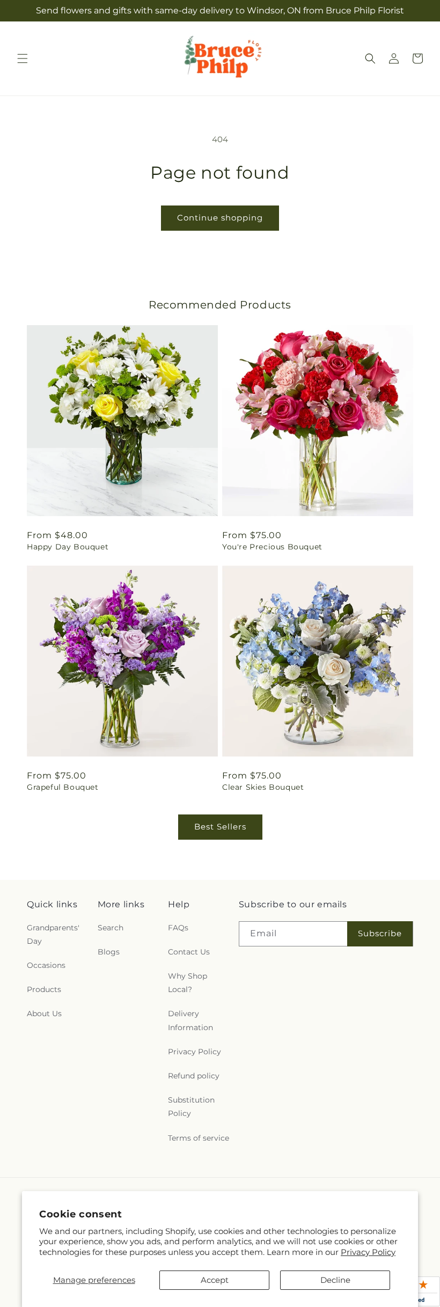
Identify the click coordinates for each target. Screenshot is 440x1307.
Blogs (109, 952)
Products (44, 989)
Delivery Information (190, 1020)
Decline (335, 1280)
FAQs (178, 927)
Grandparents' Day (53, 934)
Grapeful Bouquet (63, 787)
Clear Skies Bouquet (263, 787)
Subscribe (380, 933)
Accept (215, 1280)
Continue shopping (220, 217)
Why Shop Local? (187, 982)
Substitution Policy (191, 1106)
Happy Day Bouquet (67, 547)
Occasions (46, 965)
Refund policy (193, 1076)
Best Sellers (220, 826)
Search (110, 927)
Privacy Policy (368, 1252)
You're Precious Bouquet (272, 547)
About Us (44, 1013)
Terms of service (198, 1138)
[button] (22, 58)
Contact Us (189, 952)
